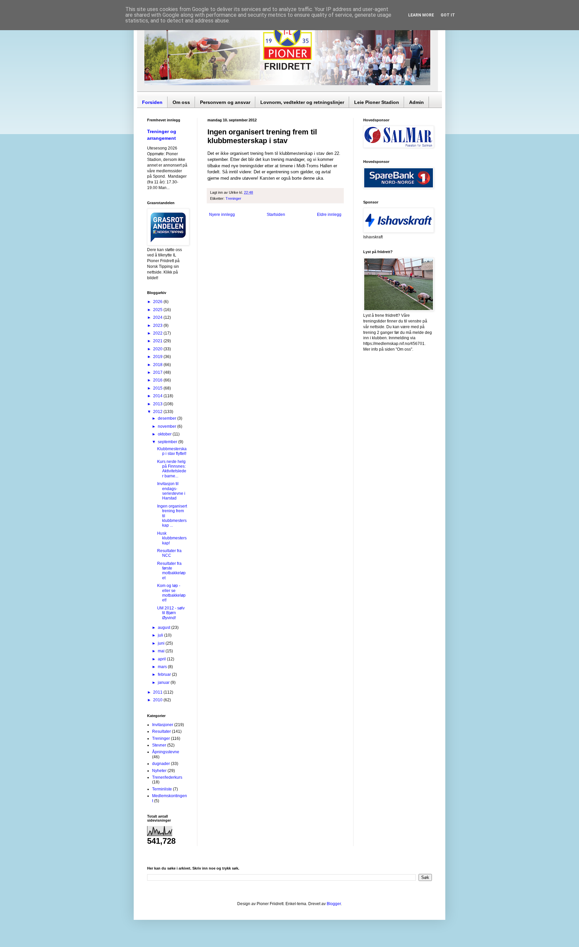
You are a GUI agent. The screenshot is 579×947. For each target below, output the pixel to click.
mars (163, 666)
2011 (158, 692)
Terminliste (162, 789)
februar (165, 674)
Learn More (421, 15)
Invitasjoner (162, 724)
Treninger (233, 198)
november (167, 426)
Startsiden (276, 214)
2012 (158, 411)
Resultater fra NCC (169, 553)
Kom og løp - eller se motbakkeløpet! (171, 592)
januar (164, 682)
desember (167, 418)
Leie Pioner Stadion (376, 102)
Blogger (334, 903)
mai (162, 651)
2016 (158, 380)
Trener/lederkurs (167, 777)
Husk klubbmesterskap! (172, 538)
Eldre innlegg (329, 214)
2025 (158, 309)
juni (162, 643)
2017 (158, 372)
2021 (158, 341)
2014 (158, 396)
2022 (158, 333)
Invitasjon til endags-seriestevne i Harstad (171, 490)
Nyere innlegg (222, 214)
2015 (158, 388)
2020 (158, 349)
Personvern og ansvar (225, 102)
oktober (165, 434)
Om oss (181, 102)
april (162, 659)
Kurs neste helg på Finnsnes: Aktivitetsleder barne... (171, 468)
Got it (448, 15)
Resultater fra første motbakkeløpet (171, 570)
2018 (158, 364)
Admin (416, 102)
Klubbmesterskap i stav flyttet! (172, 451)
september (168, 441)
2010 (158, 700)
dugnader (161, 763)
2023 (158, 325)
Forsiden (152, 102)
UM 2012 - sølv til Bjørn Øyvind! (171, 613)
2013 (158, 404)
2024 (158, 317)
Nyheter (159, 770)
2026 (158, 301)
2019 (158, 356)
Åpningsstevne (165, 752)
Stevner (159, 745)
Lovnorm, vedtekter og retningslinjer (302, 102)
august (164, 627)
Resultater (161, 731)
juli (161, 635)
